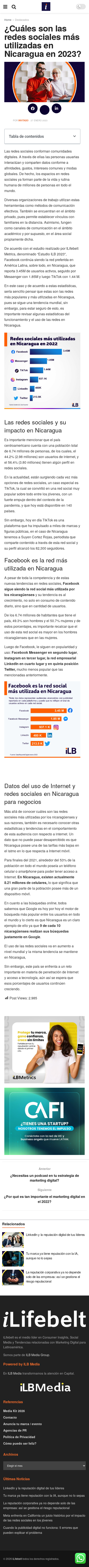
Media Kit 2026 (14, 1411)
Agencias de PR (15, 1430)
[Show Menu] (5, 6)
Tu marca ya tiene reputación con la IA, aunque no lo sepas (52, 1255)
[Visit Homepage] (46, 6)
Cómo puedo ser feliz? (20, 1443)
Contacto (10, 1417)
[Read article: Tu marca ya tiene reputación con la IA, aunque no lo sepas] (13, 1259)
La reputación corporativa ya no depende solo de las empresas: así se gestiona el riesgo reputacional (53, 1276)
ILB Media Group (37, 1355)
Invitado (23, 120)
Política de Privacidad (19, 1437)
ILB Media (15, 1373)
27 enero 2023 (39, 120)
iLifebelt (17, 1558)
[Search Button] (14, 6)
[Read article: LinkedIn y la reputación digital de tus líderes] (13, 1240)
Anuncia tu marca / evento (22, 1424)
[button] (33, 108)
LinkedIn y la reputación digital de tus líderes (55, 1234)
